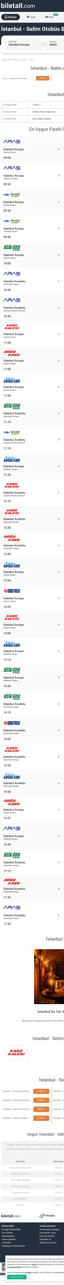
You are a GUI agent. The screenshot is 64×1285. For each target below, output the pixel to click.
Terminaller (6, 1242)
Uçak (32, 17)
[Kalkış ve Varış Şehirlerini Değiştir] (44, 44)
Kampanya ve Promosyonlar (13, 1246)
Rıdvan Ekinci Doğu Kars (44, 112)
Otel (52, 16)
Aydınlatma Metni (14, 1267)
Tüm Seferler (7, 1233)
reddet (34, 1264)
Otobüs (11, 17)
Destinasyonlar (8, 1236)
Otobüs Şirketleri (9, 1239)
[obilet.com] (18, 8)
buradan (28, 1272)
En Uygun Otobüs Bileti (11, 1229)
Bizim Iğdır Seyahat (42, 119)
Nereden (13, 41)
